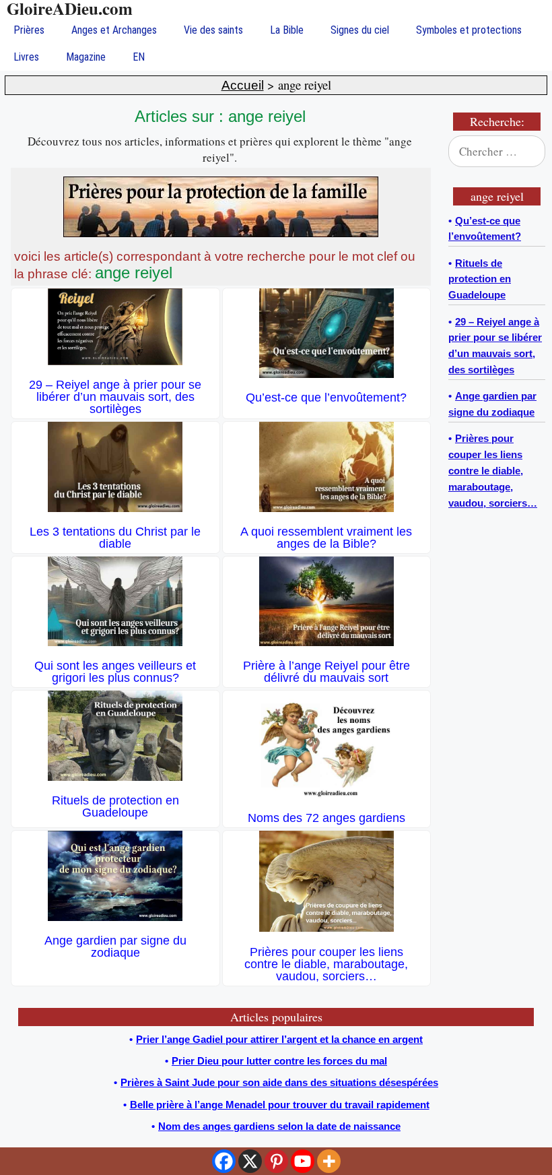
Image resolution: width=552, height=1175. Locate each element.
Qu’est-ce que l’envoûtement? (326, 397)
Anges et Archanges (114, 30)
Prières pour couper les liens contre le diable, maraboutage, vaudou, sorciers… (326, 964)
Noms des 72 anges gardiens (326, 818)
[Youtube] (302, 1161)
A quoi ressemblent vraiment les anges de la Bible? (326, 537)
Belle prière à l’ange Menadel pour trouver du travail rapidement (279, 1104)
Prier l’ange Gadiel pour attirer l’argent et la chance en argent (279, 1039)
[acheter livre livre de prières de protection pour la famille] (220, 233)
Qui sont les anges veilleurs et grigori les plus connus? (115, 672)
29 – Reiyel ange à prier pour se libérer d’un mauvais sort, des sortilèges (115, 397)
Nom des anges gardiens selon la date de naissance (279, 1126)
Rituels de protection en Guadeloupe (115, 806)
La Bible (287, 30)
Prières (28, 30)
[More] (329, 1161)
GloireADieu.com (70, 8)
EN (139, 57)
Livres (26, 57)
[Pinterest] (276, 1161)
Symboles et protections (469, 30)
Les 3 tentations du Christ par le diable (115, 537)
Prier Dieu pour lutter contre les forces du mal (279, 1061)
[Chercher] (526, 151)
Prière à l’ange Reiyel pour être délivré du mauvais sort (326, 672)
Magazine (86, 57)
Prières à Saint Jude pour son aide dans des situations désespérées (279, 1082)
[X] (250, 1161)
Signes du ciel (360, 30)
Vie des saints (213, 30)
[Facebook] (224, 1161)
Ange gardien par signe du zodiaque (115, 946)
